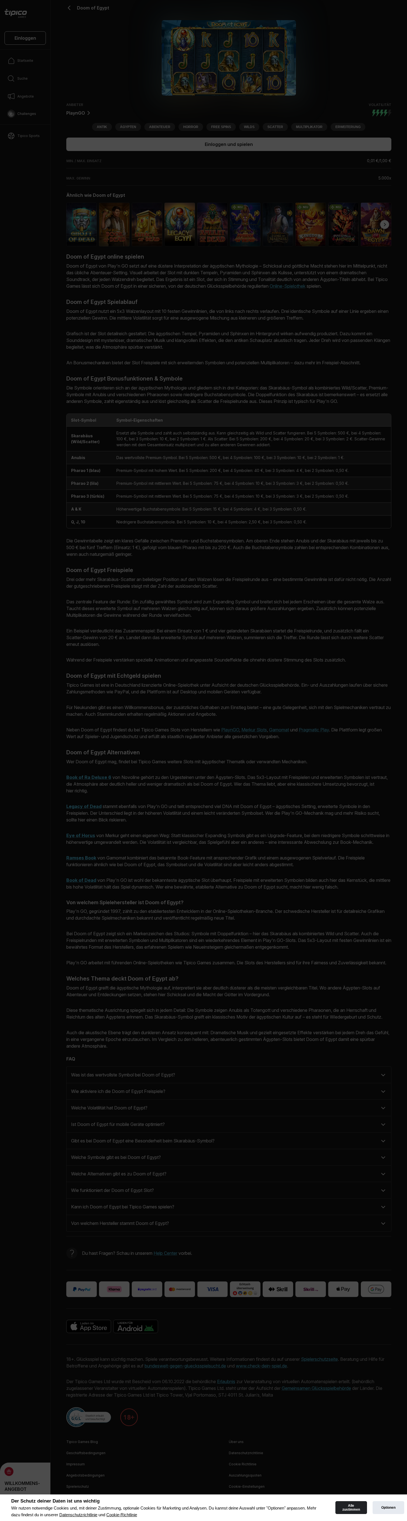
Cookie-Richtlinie (121, 1514)
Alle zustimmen (351, 1507)
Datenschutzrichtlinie (78, 1514)
